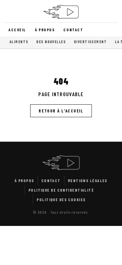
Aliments (18, 41)
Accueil (17, 29)
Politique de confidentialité (61, 190)
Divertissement (90, 41)
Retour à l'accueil (61, 110)
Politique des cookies (61, 199)
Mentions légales (87, 180)
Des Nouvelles (51, 41)
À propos (45, 29)
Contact (73, 29)
